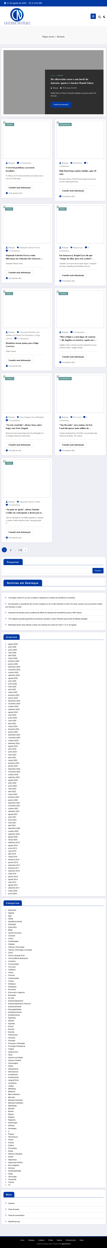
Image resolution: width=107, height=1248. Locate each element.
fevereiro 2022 (13, 797)
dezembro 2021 (14, 803)
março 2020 (12, 839)
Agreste (11, 913)
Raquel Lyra (78, 248)
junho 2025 (12, 683)
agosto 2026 (13, 644)
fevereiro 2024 (13, 729)
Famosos (11, 1037)
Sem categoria (13, 1165)
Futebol (11, 1049)
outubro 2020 (13, 831)
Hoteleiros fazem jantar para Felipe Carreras (22, 344)
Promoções (12, 1148)
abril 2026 (12, 655)
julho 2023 (12, 749)
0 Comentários (25, 163)
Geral (10, 1054)
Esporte (11, 1020)
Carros (10, 938)
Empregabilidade (14, 1009)
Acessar (11, 1203)
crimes (10, 972)
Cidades (11, 944)
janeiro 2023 (13, 766)
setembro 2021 (14, 811)
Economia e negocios (16, 992)
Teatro (10, 1173)
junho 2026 (12, 649)
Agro (10, 916)
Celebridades (13, 941)
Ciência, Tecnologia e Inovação (20, 950)
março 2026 (12, 658)
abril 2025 (12, 689)
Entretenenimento (15, 1012)
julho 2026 (12, 647)
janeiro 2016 (13, 876)
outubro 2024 (13, 706)
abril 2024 (12, 723)
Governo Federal (14, 1060)
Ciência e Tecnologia (16, 947)
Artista (10, 918)
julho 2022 (12, 783)
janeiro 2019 (13, 862)
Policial (11, 1142)
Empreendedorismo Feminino (19, 1003)
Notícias (11, 1125)
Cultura (11, 981)
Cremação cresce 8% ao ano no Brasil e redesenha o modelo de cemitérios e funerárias (41, 597)
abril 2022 (12, 791)
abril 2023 (12, 757)
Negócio (11, 1117)
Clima (10, 952)
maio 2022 (12, 788)
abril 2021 (12, 825)
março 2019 (12, 856)
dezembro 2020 (14, 828)
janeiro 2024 (13, 732)
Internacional (13, 1071)
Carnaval (11, 935)
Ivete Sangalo (25, 417)
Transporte (12, 1179)
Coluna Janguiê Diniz (16, 955)
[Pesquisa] (99, 17)
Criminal (11, 975)
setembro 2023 (14, 743)
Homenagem (13, 1063)
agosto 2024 (13, 712)
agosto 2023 (13, 746)
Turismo (11, 1182)
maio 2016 (12, 873)
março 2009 (12, 890)
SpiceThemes (66, 1244)
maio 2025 (12, 686)
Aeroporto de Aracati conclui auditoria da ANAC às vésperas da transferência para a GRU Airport (45, 612)
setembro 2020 (14, 834)
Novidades (12, 1128)
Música (11, 1114)
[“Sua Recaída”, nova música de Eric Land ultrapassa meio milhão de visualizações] (80, 393)
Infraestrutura (13, 1069)
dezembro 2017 (14, 865)
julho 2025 (12, 681)
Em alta (53, 75)
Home (22, 1240)
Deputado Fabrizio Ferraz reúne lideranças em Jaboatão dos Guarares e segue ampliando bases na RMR (24, 257)
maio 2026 (12, 652)
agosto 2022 (13, 780)
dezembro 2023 (14, 734)
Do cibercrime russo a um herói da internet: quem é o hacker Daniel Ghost (72, 81)
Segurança (12, 1159)
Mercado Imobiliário (15, 1103)
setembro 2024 (14, 709)
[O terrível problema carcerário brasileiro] (26, 139)
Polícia (10, 1139)
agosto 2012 (13, 885)
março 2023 (12, 760)
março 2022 (12, 794)
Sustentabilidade (14, 1171)
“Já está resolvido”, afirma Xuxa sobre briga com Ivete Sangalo (24, 426)
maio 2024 (12, 720)
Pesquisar (13, 562)
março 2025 (12, 692)
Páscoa (11, 1134)
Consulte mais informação (61, 104)
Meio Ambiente (14, 1094)
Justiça (11, 1086)
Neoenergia (12, 1122)
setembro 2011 (14, 887)
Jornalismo (12, 1083)
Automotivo (12, 927)
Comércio (12, 961)
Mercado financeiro (15, 1100)
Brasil (10, 930)
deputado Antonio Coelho (30, 502)
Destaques (12, 986)
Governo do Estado (15, 1057)
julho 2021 (12, 817)
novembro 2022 (14, 771)
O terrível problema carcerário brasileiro (20, 169)
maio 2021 (12, 822)
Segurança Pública (15, 1162)
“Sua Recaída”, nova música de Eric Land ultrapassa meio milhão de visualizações (76, 427)
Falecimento (13, 1034)
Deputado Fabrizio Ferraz (30, 248)
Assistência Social (15, 921)
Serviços (11, 1168)
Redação (55, 88)
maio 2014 (12, 882)
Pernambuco (13, 1137)
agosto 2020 (13, 837)
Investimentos (13, 1077)
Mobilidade (12, 1105)
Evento (11, 1026)
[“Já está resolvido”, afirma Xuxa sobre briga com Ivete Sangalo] (26, 393)
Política (9, 209)
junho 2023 (12, 751)
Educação (12, 995)
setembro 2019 (14, 842)
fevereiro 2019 (13, 859)
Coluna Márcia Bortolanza (18, 958)
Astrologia (12, 924)
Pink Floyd (77, 163)
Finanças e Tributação (16, 1043)
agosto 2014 (13, 879)
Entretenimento (65, 124)
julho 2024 (12, 715)
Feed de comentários (16, 1215)
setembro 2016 (14, 870)
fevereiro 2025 (13, 695)
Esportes (11, 1023)
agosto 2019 (13, 845)
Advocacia (12, 910)
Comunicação (13, 964)
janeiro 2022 (13, 800)
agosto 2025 (13, 678)
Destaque (10, 124)
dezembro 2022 (14, 769)
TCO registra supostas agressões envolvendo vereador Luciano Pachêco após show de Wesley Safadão (47, 618)
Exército (11, 1032)
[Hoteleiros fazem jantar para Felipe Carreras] (26, 308)
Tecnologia (12, 1176)
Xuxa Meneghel (37, 417)
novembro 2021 (14, 805)
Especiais (12, 1017)
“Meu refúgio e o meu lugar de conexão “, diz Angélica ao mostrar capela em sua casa (78, 339)
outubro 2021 (13, 808)
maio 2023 (12, 754)
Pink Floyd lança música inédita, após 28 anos (77, 172)
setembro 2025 (14, 675)
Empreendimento (14, 1006)
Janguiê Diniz (13, 1080)
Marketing (12, 1088)
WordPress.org (14, 1221)
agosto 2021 (13, 814)
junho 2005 (12, 893)
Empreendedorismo (15, 1000)
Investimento (13, 1074)
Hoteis (10, 1066)
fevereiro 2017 (13, 868)
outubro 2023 (13, 740)
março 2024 (12, 726)
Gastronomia (13, 1052)
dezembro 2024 (14, 700)
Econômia (12, 989)
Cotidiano (63, 293)
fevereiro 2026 (13, 661)
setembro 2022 (14, 777)
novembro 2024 (14, 703)
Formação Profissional (16, 1046)
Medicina (11, 1091)
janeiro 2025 (13, 698)
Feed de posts (13, 1209)
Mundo (11, 1111)
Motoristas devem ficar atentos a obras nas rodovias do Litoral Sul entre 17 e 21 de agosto (42, 625)
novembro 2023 (14, 737)
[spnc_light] (104, 17)
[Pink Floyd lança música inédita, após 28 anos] (80, 139)
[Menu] (93, 16)
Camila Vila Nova (14, 933)
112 (19, 550)
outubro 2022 (13, 774)
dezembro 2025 (14, 666)
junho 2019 (12, 848)
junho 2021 (12, 820)
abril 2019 (12, 853)
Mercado (11, 1097)
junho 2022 (12, 786)
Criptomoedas (13, 978)
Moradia (11, 1108)
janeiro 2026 (13, 664)
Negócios (11, 1120)
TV (9, 1185)
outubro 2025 (13, 672)
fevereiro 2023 (13, 763)
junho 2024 (12, 717)
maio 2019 (12, 851)
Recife (10, 1151)
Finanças (11, 1040)
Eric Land (77, 417)
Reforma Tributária (15, 1154)
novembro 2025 (14, 669)
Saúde (10, 1156)
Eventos (11, 1029)
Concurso (12, 967)
